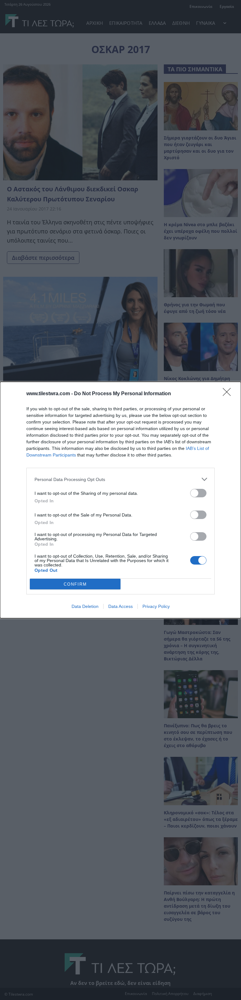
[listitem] (120, 479)
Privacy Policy (156, 606)
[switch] (198, 493)
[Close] (229, 394)
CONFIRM (75, 584)
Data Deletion (85, 606)
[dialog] (120, 500)
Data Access (120, 606)
